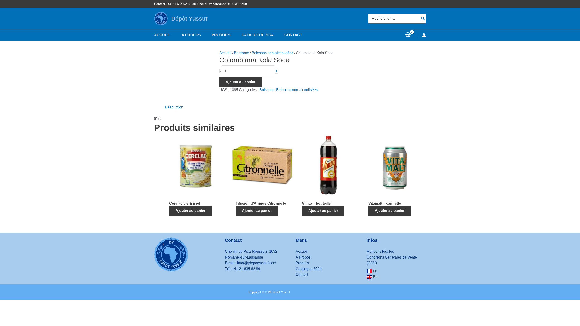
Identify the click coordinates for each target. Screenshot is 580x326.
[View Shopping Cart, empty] (408, 35)
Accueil (225, 53)
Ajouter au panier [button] (190, 211)
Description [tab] (174, 107)
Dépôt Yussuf (189, 18)
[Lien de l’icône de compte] (424, 35)
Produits (302, 263)
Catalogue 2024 (308, 269)
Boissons (241, 53)
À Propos (303, 257)
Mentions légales (380, 251)
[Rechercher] (423, 18)
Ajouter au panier (240, 82)
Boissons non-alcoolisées (272, 53)
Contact (302, 274)
